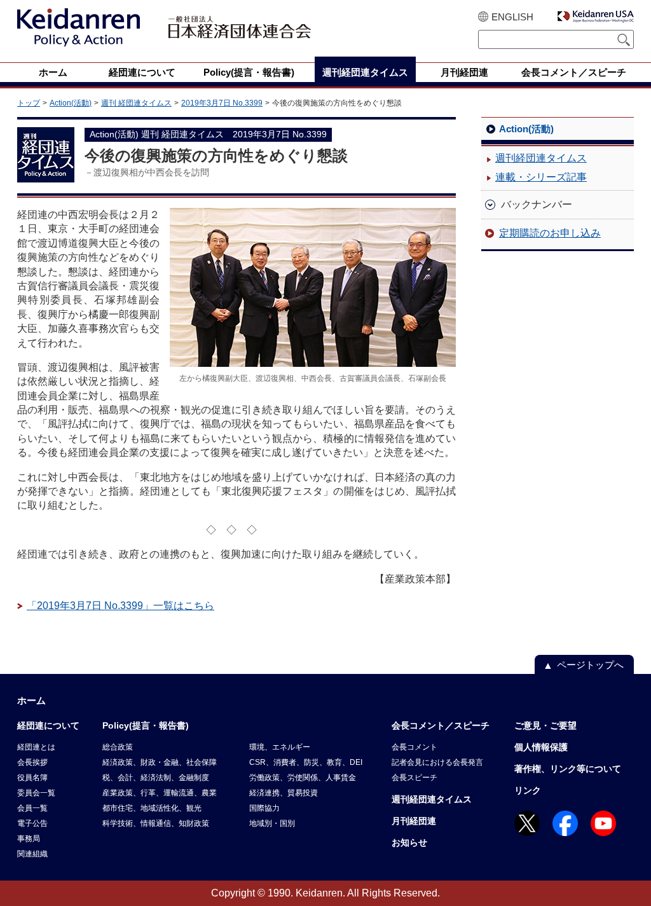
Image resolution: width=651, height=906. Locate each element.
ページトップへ (590, 664)
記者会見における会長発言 (437, 762)
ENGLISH (512, 16)
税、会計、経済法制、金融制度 (155, 777)
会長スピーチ (414, 777)
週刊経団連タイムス (541, 158)
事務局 (28, 838)
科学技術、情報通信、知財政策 (155, 823)
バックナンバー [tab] (536, 204)
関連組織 (32, 853)
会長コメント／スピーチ (441, 725)
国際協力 (264, 808)
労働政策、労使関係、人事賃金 (302, 777)
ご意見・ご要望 (545, 725)
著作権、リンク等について (567, 769)
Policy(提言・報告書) (145, 725)
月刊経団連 (414, 821)
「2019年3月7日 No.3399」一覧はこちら (120, 605)
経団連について (48, 725)
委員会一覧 (36, 792)
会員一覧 (32, 808)
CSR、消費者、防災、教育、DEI (305, 762)
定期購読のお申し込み (550, 233)
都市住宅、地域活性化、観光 (152, 808)
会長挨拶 (32, 762)
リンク (527, 790)
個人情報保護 (541, 747)
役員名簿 (32, 777)
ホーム (31, 700)
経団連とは (36, 747)
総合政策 (117, 747)
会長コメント (414, 747)
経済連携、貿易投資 (283, 792)
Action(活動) (71, 103)
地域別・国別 (272, 823)
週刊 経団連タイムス (136, 103)
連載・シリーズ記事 (541, 177)
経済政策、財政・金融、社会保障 (159, 762)
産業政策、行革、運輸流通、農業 (159, 792)
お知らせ (409, 842)
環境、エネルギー (279, 747)
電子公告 (32, 823)
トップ (28, 103)
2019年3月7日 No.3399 (222, 103)
